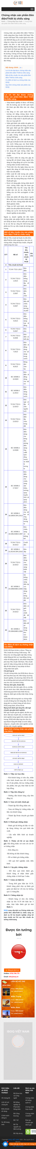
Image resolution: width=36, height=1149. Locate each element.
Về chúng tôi (5, 1098)
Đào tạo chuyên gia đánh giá (29, 1122)
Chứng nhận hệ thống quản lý (29, 1100)
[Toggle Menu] (32, 9)
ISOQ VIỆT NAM (13, 1139)
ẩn (20, 67)
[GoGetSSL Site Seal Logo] (30, 1132)
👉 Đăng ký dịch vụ (12, 970)
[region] (19, 951)
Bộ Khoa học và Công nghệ (17, 1096)
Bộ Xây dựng (17, 1133)
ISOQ (6, 910)
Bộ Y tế (15, 1120)
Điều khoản (19, 1146)
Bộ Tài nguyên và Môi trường (17, 1127)
